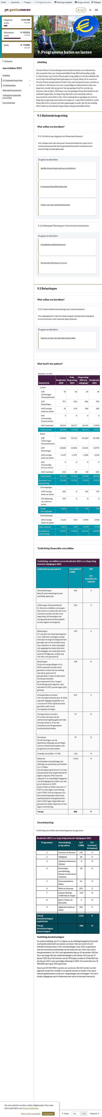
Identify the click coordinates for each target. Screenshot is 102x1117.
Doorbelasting (9, 102)
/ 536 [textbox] (84, 1114)
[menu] (96, 9)
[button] (67, 170)
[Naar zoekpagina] (90, 9)
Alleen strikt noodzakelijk (30, 1114)
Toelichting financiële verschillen (12, 96)
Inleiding (6, 75)
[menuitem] (63, 2)
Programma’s (28, 2)
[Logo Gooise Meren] (17, 10)
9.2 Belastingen (9, 85)
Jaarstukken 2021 (16, 2)
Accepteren (48, 1114)
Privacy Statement (30, 1108)
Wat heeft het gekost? (12, 90)
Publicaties (4, 2)
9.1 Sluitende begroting (12, 80)
